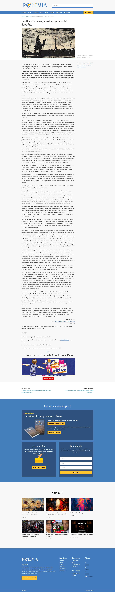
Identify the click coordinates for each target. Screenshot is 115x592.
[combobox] (72, 5)
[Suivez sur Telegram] (86, 563)
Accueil (23, 16)
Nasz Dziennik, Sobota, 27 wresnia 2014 (65, 321)
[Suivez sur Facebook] (86, 572)
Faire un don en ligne (54, 432)
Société (41, 12)
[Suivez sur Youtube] (86, 576)
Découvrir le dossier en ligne (56, 423)
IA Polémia (24, 12)
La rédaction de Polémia (87, 55)
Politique (36, 12)
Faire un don (88, 12)
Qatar (82, 67)
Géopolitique (59, 12)
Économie (52, 12)
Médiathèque (67, 12)
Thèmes (29, 12)
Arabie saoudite (86, 63)
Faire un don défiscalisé (29, 578)
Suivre (87, 564)
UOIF (85, 67)
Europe (46, 12)
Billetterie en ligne (48, 378)
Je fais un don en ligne (39, 467)
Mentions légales (89, 590)
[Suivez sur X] (86, 567)
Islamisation (85, 65)
